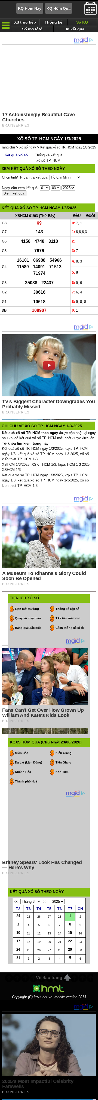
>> (45, 902)
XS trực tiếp (25, 22)
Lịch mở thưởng (27, 608)
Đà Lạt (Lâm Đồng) (28, 762)
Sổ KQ (82, 22)
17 (18, 941)
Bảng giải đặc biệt (28, 627)
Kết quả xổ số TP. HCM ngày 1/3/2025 (68, 147)
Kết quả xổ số (16, 155)
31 (18, 958)
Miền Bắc (21, 753)
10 (18, 933)
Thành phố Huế (26, 781)
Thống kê (53, 22)
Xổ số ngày (27, 147)
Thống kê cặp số (67, 608)
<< (16, 902)
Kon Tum (62, 772)
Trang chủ (7, 147)
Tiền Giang (63, 762)
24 (18, 916)
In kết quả (75, 29)
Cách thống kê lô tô (70, 627)
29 (70, 949)
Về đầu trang (49, 977)
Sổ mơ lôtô (32, 29)
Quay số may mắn (28, 618)
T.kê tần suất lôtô (68, 618)
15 (70, 933)
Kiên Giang (64, 753)
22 (70, 941)
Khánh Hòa (23, 772)
